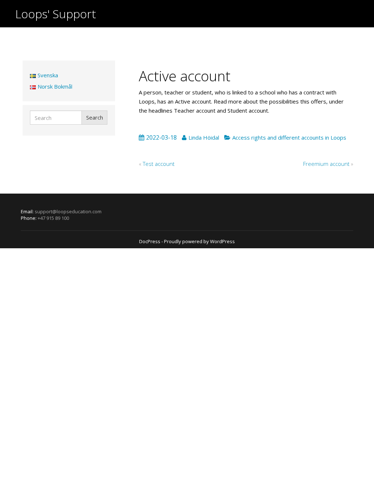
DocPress (149, 241)
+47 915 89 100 (53, 218)
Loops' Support (55, 14)
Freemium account (326, 163)
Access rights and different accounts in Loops (289, 137)
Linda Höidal (203, 137)
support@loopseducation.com (68, 211)
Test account (159, 163)
